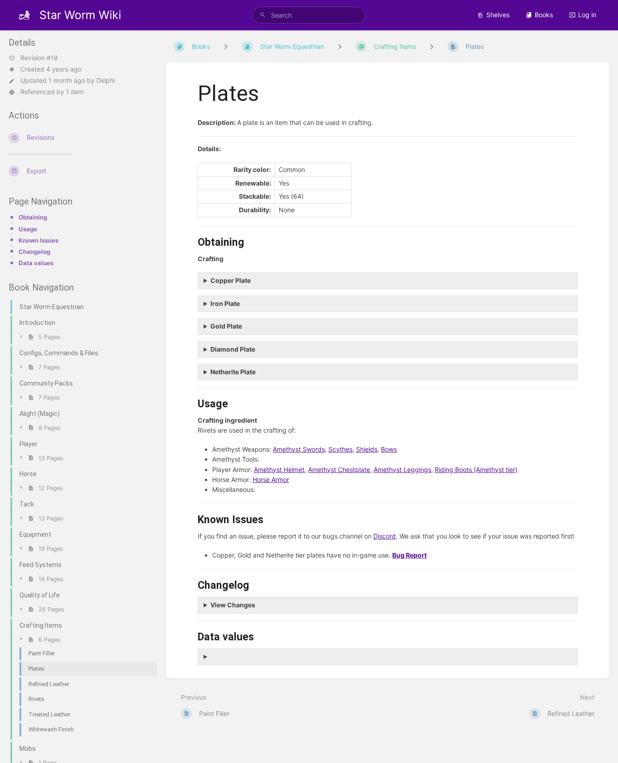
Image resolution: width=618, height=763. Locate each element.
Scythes (340, 449)
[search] (309, 15)
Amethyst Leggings (402, 469)
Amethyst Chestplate (339, 469)
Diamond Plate (232, 349)
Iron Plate (225, 303)
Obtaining (33, 217)
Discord (384, 536)
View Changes (232, 605)
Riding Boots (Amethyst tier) (476, 469)
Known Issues (38, 240)
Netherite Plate (233, 372)
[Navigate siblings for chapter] (340, 46)
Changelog (34, 251)
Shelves (497, 15)
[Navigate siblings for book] (226, 46)
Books (544, 15)
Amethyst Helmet (279, 469)
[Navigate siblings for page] (431, 46)
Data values (36, 263)
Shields (366, 449)
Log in (587, 15)
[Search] (263, 15)
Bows (389, 449)
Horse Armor (270, 479)
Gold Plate (226, 326)
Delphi (105, 80)
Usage (28, 229)
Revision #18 (39, 58)
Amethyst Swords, (300, 449)
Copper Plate (230, 280)
